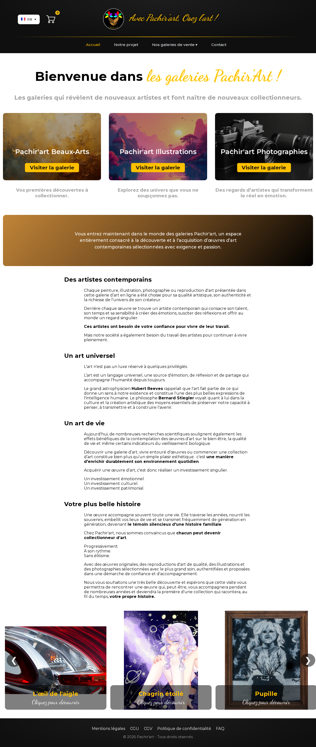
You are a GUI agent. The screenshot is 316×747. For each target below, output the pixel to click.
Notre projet (126, 44)
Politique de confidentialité (184, 728)
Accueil (93, 44)
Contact (218, 44)
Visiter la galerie (52, 167)
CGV (148, 728)
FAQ (220, 728)
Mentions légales (108, 728)
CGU (134, 728)
